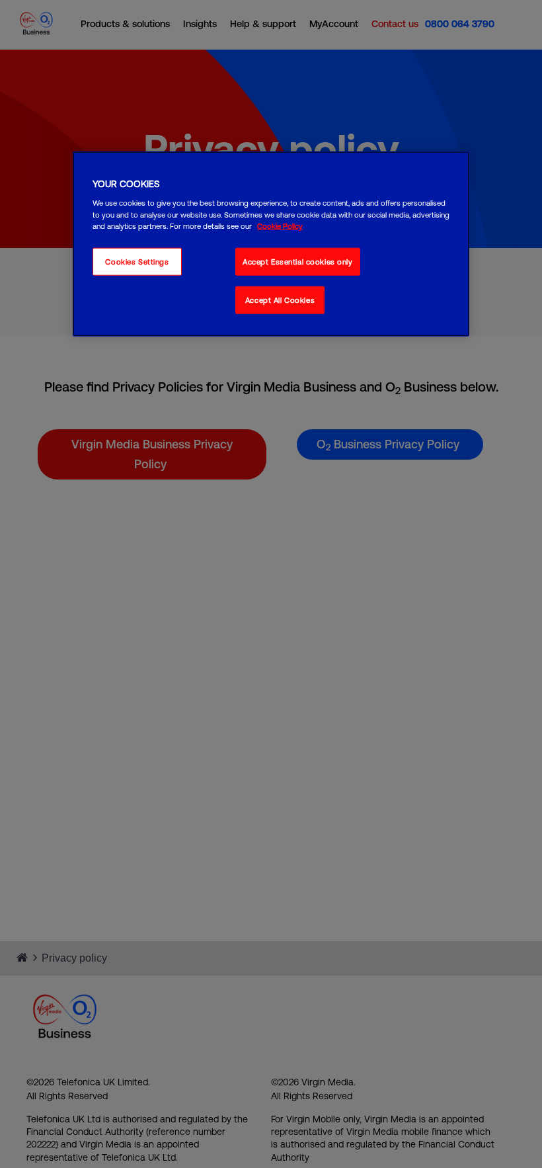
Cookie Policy (280, 225)
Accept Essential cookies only (298, 261)
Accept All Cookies (280, 299)
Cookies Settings (137, 261)
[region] (271, 244)
